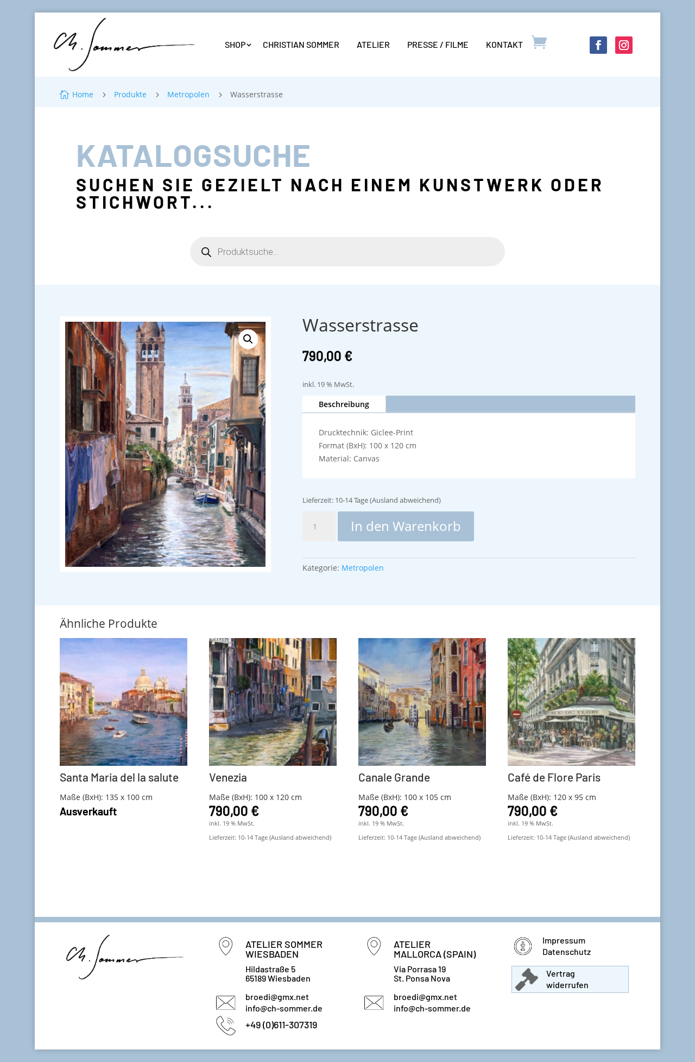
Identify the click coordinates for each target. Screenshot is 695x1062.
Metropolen (363, 568)
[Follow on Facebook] (598, 45)
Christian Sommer (301, 44)
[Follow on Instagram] (624, 45)
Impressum (563, 940)
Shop (235, 44)
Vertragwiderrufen (567, 979)
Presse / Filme (438, 44)
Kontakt (504, 44)
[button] (248, 339)
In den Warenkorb (406, 526)
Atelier (373, 44)
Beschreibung (344, 404)
